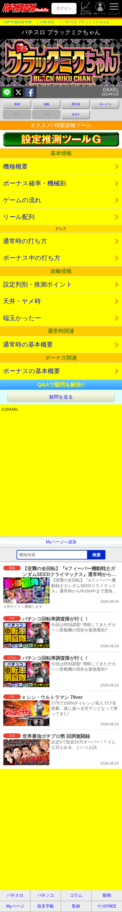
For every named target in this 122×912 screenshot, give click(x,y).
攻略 (46, 104)
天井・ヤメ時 (22, 301)
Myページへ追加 (61, 541)
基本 (17, 104)
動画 (107, 895)
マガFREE (106, 906)
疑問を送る (61, 396)
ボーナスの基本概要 (31, 371)
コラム (76, 895)
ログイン (64, 8)
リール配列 (19, 216)
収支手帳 (86, 13)
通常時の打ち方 (25, 241)
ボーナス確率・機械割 (34, 183)
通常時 (75, 104)
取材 (76, 906)
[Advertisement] (61, 475)
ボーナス (105, 104)
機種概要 (15, 166)
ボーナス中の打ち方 (31, 257)
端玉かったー (22, 318)
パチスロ (15, 895)
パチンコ (45, 895)
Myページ (100, 13)
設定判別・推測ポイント (38, 284)
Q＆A (75, 114)
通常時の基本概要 (28, 344)
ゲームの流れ (22, 200)
